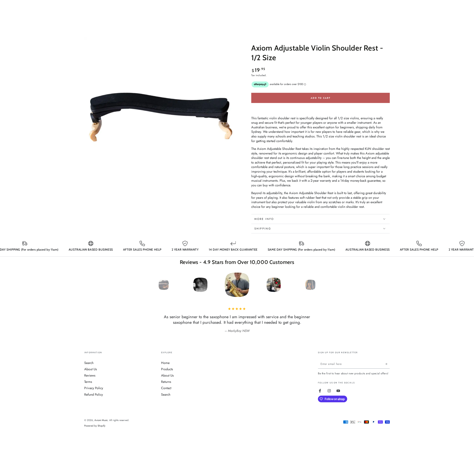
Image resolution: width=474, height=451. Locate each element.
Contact (166, 388)
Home (165, 362)
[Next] (320, 285)
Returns (166, 381)
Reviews (89, 375)
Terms (88, 381)
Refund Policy (93, 394)
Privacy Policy (93, 388)
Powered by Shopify (94, 425)
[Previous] (155, 285)
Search (89, 362)
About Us (90, 369)
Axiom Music (101, 420)
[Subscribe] (387, 364)
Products (167, 369)
